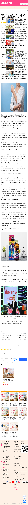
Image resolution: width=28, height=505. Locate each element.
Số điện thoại (19, 345)
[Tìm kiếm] (20, 4)
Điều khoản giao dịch (17, 466)
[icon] (7, 483)
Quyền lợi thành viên (17, 476)
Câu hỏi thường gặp (17, 469)
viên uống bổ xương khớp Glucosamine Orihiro (11, 273)
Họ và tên (4, 345)
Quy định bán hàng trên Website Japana (17, 448)
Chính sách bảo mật (17, 480)
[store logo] (6, 3)
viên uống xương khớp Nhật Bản (13, 218)
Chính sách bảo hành (17, 483)
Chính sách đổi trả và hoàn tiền (17, 455)
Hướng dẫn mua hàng (17, 452)
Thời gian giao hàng (17, 459)
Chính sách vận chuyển (17, 473)
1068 (8, 266)
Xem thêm (14, 386)
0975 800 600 (6, 462)
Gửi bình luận (23, 359)
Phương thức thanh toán (17, 462)
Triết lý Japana (17, 444)
